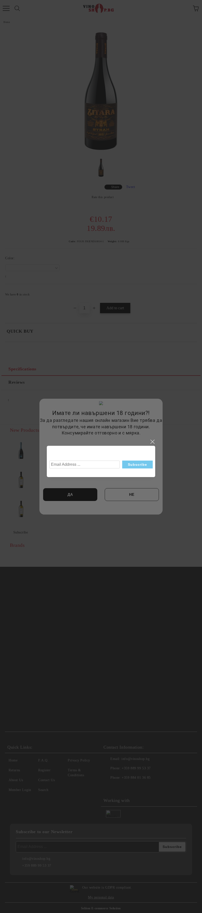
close (152, 442)
